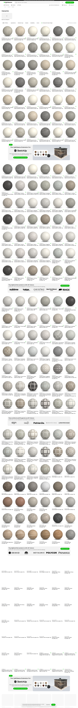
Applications (13, 22)
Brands (26, 22)
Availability (32, 22)
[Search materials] (16, 2)
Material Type (20, 22)
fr (62, 2)
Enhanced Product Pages (47, 22)
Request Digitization (69, 2)
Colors (38, 22)
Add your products (65, 285)
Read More (48, 704)
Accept (53, 704)
